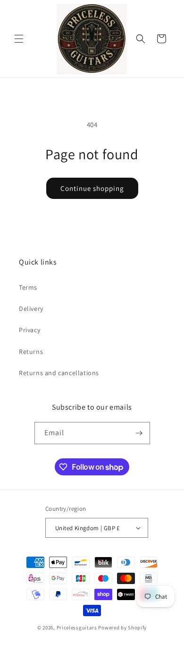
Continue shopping (92, 188)
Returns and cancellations (59, 373)
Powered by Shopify (122, 627)
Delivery (31, 308)
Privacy (29, 330)
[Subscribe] (139, 433)
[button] (18, 38)
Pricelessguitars (77, 627)
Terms (28, 287)
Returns (31, 351)
